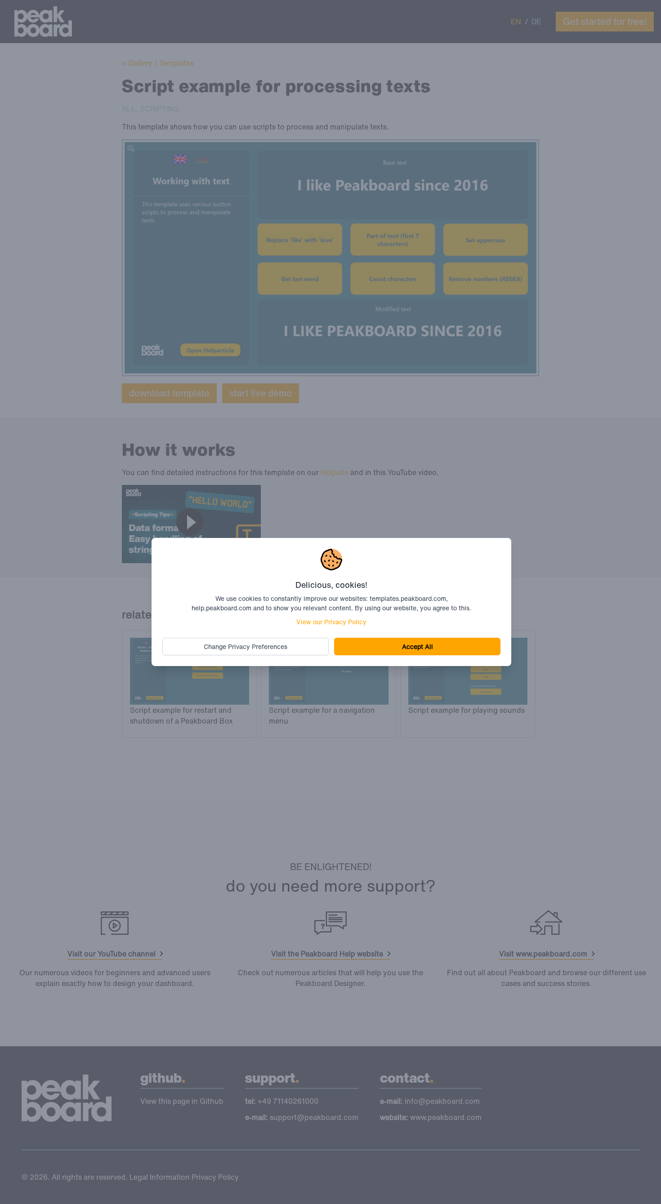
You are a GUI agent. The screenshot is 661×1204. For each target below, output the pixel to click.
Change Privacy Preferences (245, 646)
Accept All (417, 646)
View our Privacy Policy (331, 621)
